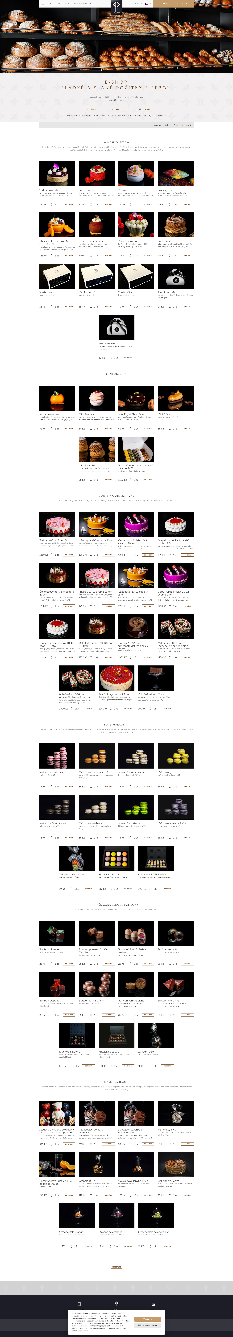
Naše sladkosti (160, 115)
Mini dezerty (84, 115)
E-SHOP (138, 4)
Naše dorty (72, 115)
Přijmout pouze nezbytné (147, 1325)
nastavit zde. (83, 1331)
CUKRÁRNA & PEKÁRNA (82, 4)
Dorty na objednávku (101, 115)
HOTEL (51, 4)
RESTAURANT (63, 4)
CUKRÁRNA (91, 109)
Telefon (163, 4)
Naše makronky (119, 115)
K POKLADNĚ (186, 125)
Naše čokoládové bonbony (140, 115)
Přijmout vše (148, 1319)
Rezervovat (183, 4)
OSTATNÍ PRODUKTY (142, 109)
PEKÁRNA (116, 109)
